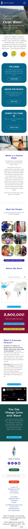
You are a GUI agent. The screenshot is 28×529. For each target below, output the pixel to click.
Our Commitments (14, 510)
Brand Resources (14, 508)
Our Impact (14, 497)
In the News (14, 500)
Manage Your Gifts (14, 489)
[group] (14, 316)
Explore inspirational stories (12, 212)
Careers (14, 502)
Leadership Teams (14, 498)
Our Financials (14, 493)
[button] (14, 79)
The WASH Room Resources (14, 505)
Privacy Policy (14, 507)
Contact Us (14, 487)
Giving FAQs (14, 491)
